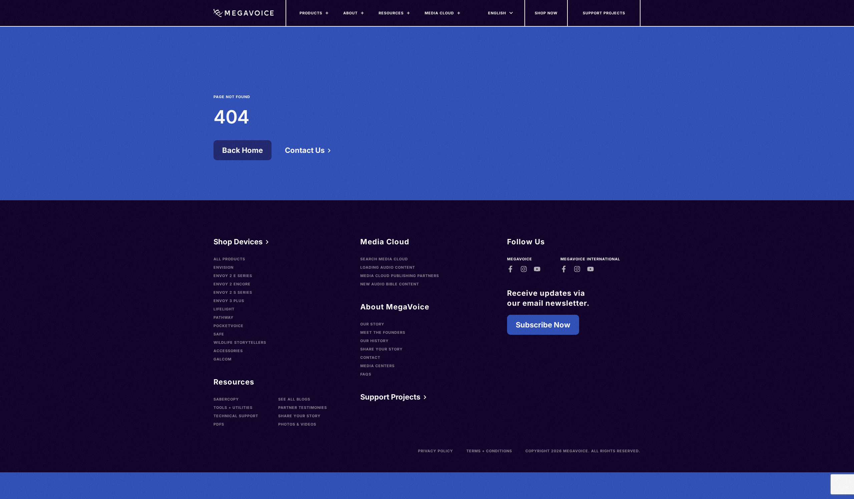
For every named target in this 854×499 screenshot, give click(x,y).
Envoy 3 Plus (229, 300)
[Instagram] (523, 269)
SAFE (219, 334)
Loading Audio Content (387, 267)
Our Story (372, 324)
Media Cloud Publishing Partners (399, 275)
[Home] (244, 13)
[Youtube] (537, 269)
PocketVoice (229, 325)
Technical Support (236, 416)
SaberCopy (226, 399)
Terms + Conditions (489, 451)
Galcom (223, 359)
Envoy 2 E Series (233, 275)
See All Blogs (294, 399)
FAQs (365, 374)
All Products (229, 259)
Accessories (228, 350)
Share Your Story (299, 416)
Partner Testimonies (302, 407)
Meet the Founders (382, 332)
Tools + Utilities (233, 407)
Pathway (224, 317)
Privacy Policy (435, 451)
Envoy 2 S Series (233, 292)
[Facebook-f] (510, 269)
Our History (374, 340)
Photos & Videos (297, 424)
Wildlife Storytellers (240, 342)
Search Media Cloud (384, 259)
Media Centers (377, 365)
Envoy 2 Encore (232, 284)
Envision (224, 267)
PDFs (219, 424)
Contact (370, 357)
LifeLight (224, 309)
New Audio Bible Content (389, 284)
